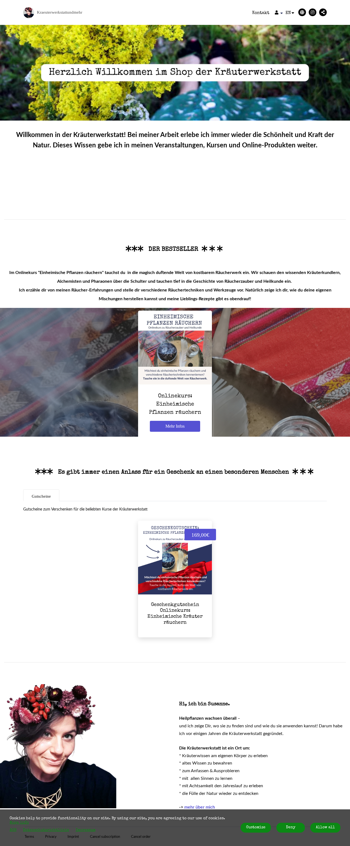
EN (288, 13)
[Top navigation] (279, 13)
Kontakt (260, 13)
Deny (290, 827)
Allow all (325, 827)
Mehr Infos (175, 426)
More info (19, 823)
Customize (256, 827)
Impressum (85, 830)
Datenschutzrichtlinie (46, 830)
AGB (13, 830)
